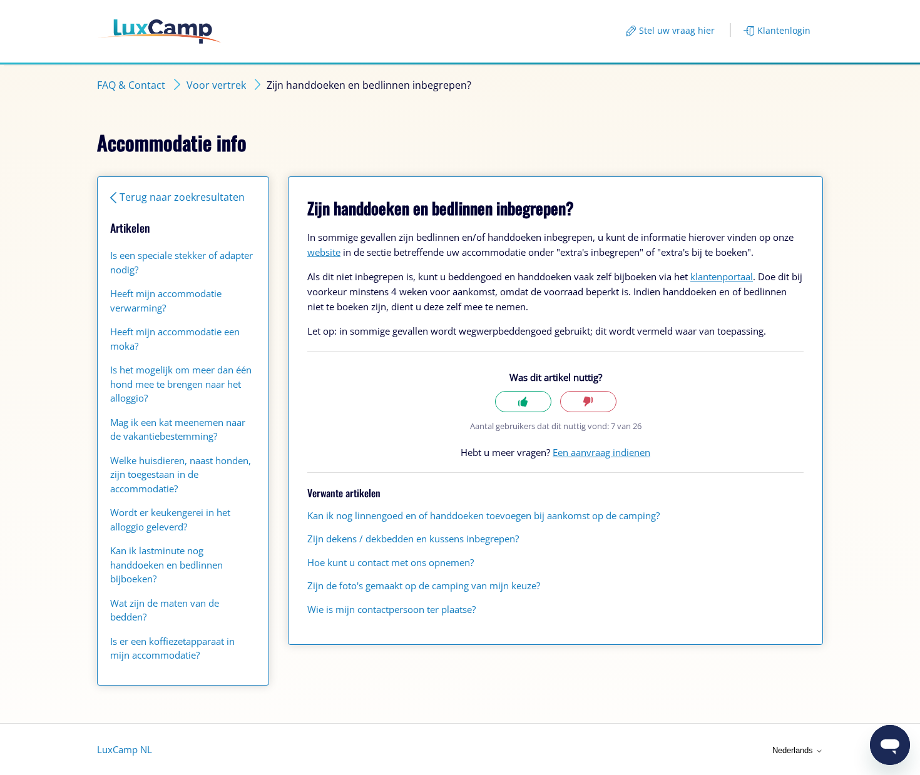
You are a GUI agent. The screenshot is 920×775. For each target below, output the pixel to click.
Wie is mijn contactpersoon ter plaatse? (391, 609)
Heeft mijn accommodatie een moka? (175, 338)
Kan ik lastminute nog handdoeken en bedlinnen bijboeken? (166, 564)
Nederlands (793, 750)
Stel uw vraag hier (677, 30)
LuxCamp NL (124, 749)
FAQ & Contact (131, 85)
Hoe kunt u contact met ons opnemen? (390, 562)
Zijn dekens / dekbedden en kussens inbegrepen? (413, 538)
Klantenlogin (783, 30)
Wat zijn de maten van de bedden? (164, 610)
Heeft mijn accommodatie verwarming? (166, 300)
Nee (588, 402)
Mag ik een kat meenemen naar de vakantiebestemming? (177, 429)
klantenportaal (721, 276)
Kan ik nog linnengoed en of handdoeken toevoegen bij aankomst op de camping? (483, 515)
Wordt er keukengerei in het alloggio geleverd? (170, 519)
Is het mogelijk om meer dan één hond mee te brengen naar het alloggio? (181, 383)
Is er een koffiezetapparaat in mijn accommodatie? (172, 648)
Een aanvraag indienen (601, 452)
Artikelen (130, 228)
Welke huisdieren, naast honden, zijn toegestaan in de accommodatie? (180, 474)
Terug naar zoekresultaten (182, 197)
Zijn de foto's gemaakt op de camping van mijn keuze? (423, 585)
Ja (523, 402)
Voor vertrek (216, 85)
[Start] (159, 32)
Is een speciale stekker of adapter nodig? (181, 262)
